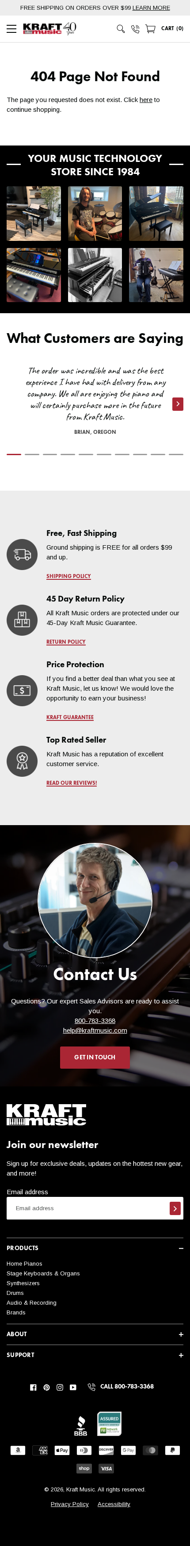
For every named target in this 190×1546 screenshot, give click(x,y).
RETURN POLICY (66, 642)
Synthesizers (23, 1283)
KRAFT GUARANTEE (70, 717)
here (146, 99)
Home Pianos (24, 1263)
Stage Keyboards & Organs (43, 1273)
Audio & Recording (32, 1302)
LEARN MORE (151, 7)
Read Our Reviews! (71, 783)
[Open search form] (121, 29)
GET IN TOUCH (94, 1057)
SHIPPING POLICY (68, 576)
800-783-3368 (95, 1020)
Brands (16, 1312)
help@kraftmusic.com (95, 1030)
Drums (15, 1293)
